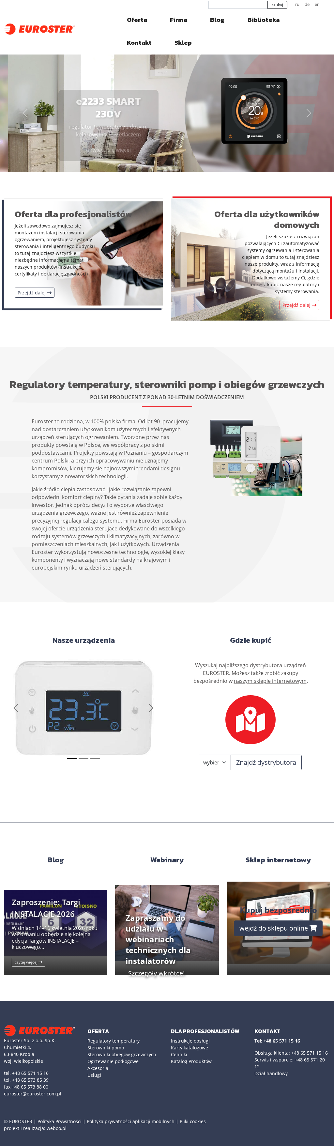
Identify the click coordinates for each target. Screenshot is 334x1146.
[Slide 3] (95, 758)
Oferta (137, 19)
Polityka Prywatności (60, 1121)
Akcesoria (97, 1068)
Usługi (94, 1075)
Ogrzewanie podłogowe (113, 1061)
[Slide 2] (83, 758)
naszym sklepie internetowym (270, 680)
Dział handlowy (271, 1073)
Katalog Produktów (191, 1061)
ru (297, 4)
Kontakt (139, 42)
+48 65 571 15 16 (309, 1053)
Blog (217, 19)
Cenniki (179, 1054)
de (307, 4)
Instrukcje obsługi (190, 1041)
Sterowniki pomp (105, 1047)
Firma (178, 19)
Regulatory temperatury (113, 1041)
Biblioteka (264, 19)
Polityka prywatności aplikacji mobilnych (131, 1121)
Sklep (183, 42)
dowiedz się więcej (100, 149)
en (317, 4)
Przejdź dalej (32, 293)
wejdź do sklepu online (274, 928)
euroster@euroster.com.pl (32, 1094)
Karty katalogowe (189, 1047)
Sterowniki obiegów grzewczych (121, 1054)
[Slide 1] (72, 758)
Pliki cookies (193, 1121)
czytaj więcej (26, 962)
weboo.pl (57, 1128)
